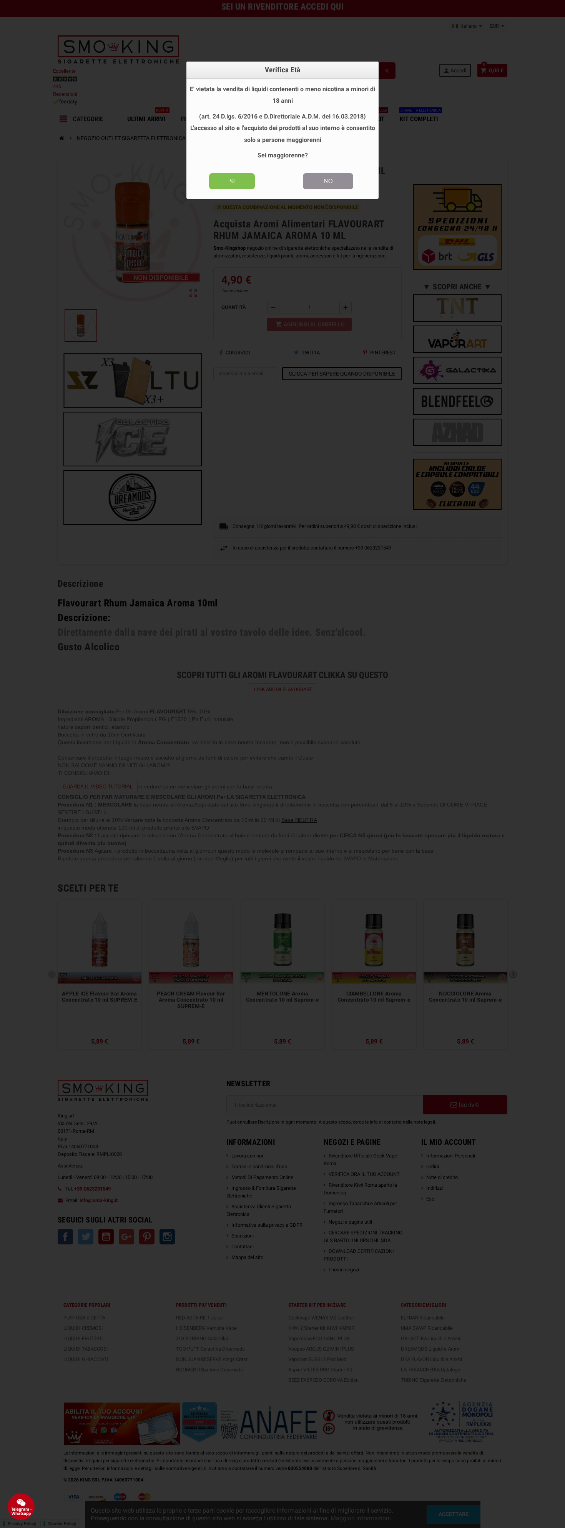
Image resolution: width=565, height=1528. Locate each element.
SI (232, 181)
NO (328, 181)
